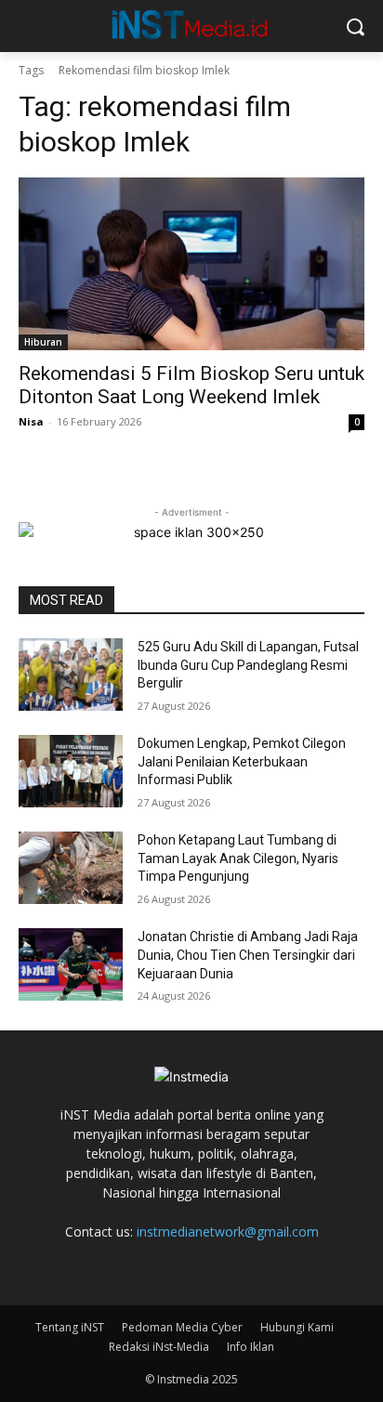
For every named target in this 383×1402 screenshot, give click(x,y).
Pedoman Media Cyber (182, 1327)
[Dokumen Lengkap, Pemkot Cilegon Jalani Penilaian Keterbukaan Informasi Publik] (71, 771)
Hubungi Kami (297, 1327)
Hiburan (43, 341)
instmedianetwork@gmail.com (228, 1231)
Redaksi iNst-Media (159, 1347)
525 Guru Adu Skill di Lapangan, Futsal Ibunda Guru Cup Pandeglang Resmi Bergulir (248, 664)
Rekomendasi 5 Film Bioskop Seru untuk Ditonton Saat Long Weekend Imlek (191, 385)
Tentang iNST (69, 1327)
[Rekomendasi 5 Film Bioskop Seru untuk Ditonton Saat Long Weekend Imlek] (191, 263)
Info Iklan (250, 1347)
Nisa (31, 421)
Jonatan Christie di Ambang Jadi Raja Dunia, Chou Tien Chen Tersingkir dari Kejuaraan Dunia (248, 954)
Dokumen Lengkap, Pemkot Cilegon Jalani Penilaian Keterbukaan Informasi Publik (242, 761)
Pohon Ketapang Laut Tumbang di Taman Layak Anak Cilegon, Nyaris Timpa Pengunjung (238, 858)
